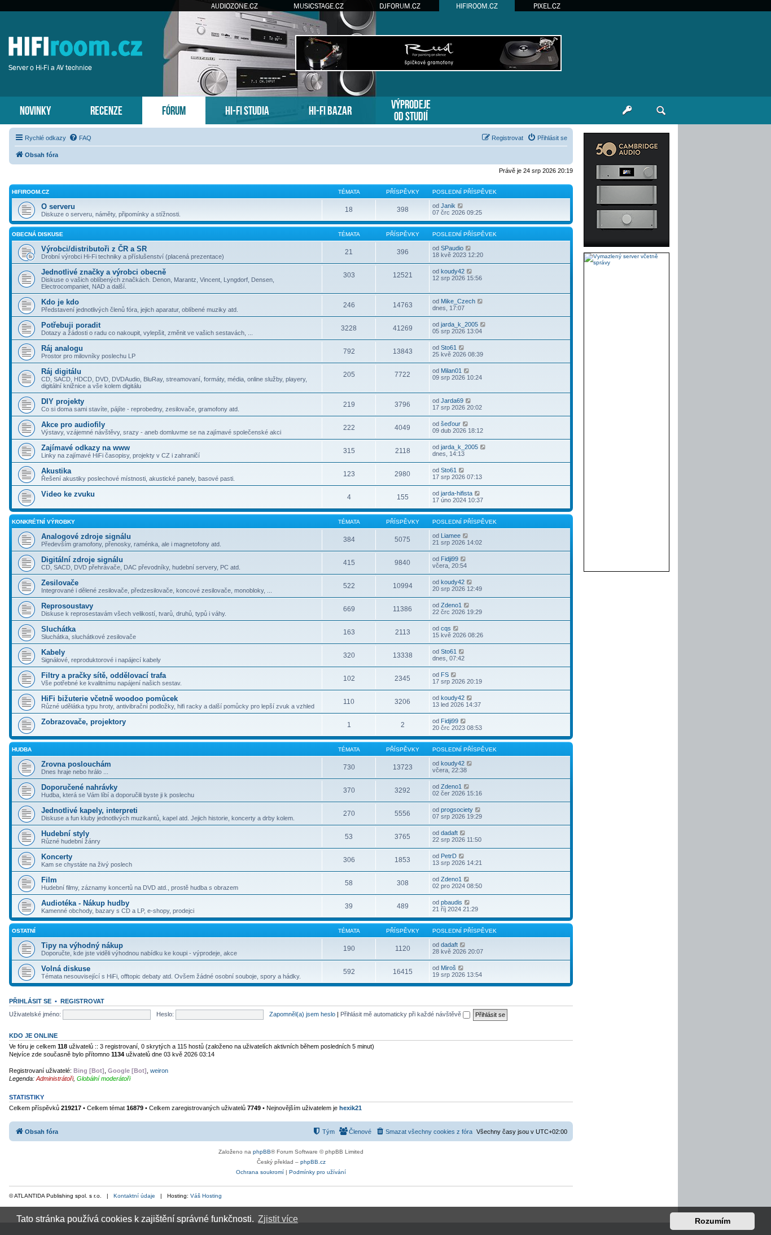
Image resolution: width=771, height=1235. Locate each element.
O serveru (58, 206)
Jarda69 (452, 400)
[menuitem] (80, 138)
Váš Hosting (206, 1196)
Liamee (451, 535)
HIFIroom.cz (30, 192)
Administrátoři (54, 1078)
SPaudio (452, 248)
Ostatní (24, 931)
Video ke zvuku (68, 494)
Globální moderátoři (103, 1078)
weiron (159, 1070)
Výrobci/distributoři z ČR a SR (94, 249)
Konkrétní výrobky (43, 522)
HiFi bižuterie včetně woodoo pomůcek (109, 698)
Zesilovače (59, 583)
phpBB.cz (313, 1162)
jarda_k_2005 (459, 324)
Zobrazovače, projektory (83, 721)
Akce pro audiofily (73, 424)
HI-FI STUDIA (247, 109)
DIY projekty (62, 401)
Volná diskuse (65, 968)
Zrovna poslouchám (76, 764)
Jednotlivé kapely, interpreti (89, 810)
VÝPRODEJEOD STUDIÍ (411, 109)
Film (49, 880)
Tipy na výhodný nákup (82, 945)
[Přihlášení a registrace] (627, 111)
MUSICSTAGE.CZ (318, 6)
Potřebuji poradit (70, 325)
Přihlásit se (30, 1001)
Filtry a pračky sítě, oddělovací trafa (103, 675)
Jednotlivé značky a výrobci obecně (103, 272)
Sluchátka (58, 629)
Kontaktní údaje (134, 1196)
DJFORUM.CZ (399, 6)
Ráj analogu (62, 348)
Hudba (22, 749)
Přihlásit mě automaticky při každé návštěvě (401, 1014)
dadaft (449, 832)
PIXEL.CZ (546, 6)
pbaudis (451, 902)
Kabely (53, 652)
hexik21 (350, 1107)
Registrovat (82, 1001)
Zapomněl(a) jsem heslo (302, 1014)
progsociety (457, 809)
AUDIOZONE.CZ (234, 6)
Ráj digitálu (61, 371)
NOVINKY (35, 109)
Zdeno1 (451, 605)
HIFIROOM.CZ (477, 6)
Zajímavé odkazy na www (85, 447)
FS (445, 674)
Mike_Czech (458, 301)
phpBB (262, 1152)
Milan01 (451, 370)
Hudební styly (65, 833)
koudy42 (453, 271)
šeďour (451, 423)
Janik (448, 205)
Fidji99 (449, 558)
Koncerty (56, 857)
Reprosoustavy (67, 606)
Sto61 (449, 347)
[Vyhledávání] (661, 111)
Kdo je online (33, 1035)
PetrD (449, 856)
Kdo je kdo (60, 302)
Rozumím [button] (712, 1220)
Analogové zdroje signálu (86, 536)
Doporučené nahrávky (79, 787)
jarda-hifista (456, 493)
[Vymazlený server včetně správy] (626, 259)
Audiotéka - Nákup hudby (85, 903)
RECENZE (106, 109)
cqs (446, 628)
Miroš (448, 967)
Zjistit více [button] (278, 1219)
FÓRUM (174, 109)
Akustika (56, 471)
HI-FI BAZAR (330, 109)
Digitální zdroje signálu (82, 559)
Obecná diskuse (37, 234)
